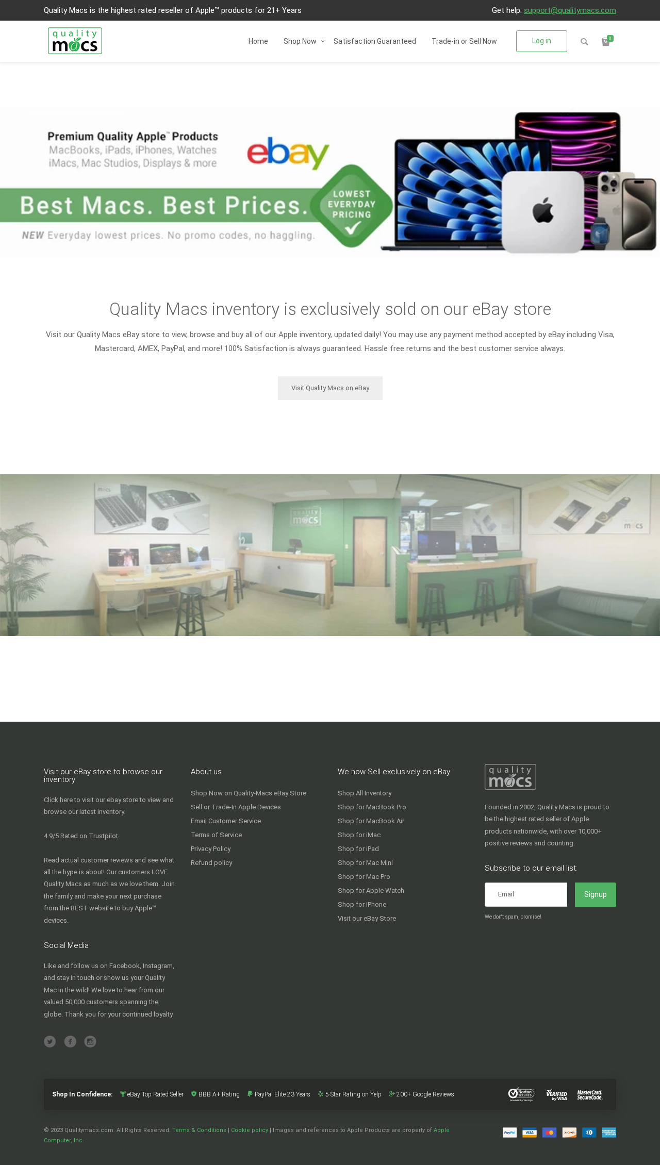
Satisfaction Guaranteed (375, 41)
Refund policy (211, 863)
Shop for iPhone (362, 904)
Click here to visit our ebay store (91, 800)
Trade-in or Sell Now (464, 41)
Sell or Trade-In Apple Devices (236, 807)
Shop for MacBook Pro (372, 807)
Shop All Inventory (364, 793)
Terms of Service (216, 835)
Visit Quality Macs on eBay (330, 388)
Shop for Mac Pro (364, 876)
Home (258, 41)
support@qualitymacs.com (570, 10)
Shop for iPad (358, 849)
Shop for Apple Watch (371, 890)
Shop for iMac (359, 835)
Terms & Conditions (199, 1130)
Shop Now (300, 41)
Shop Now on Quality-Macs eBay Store (248, 793)
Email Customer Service (226, 821)
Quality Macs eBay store (118, 334)
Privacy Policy (210, 849)
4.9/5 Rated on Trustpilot (81, 836)
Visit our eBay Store (367, 918)
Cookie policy (249, 1130)
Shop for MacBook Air (371, 821)
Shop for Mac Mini (365, 863)
